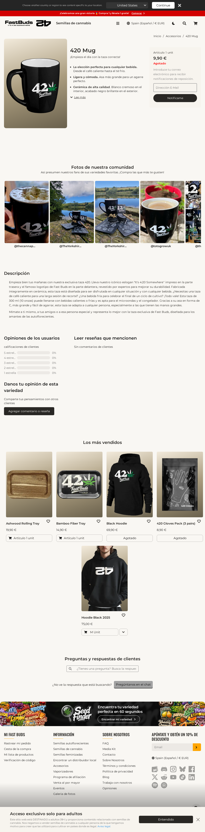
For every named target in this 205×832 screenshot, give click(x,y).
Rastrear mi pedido (17, 743)
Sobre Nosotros (116, 734)
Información (63, 734)
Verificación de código (19, 760)
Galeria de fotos (64, 794)
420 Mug (192, 36)
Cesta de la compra (17, 749)
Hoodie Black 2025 (95, 617)
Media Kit (109, 749)
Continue (163, 5)
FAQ (105, 743)
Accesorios (173, 36)
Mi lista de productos (18, 754)
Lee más (80, 97)
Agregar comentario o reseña (29, 411)
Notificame (175, 98)
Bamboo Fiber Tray (70, 523)
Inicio (157, 36)
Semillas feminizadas (68, 754)
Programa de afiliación (69, 777)
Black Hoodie (117, 523)
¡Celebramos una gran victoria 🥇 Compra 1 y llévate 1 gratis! (101, 13)
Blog (105, 777)
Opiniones (109, 788)
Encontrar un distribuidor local (74, 760)
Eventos (58, 788)
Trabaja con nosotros (117, 782)
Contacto (109, 754)
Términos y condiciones (119, 766)
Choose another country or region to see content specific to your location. (62, 5)
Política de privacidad (117, 771)
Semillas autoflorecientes (71, 743)
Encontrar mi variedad (116, 719)
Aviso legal (103, 826)
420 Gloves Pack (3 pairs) (176, 523)
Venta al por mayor (66, 782)
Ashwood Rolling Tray (22, 523)
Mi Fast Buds (14, 734)
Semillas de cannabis (73, 23)
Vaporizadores (63, 771)
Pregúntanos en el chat (133, 684)
